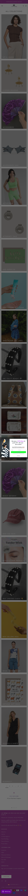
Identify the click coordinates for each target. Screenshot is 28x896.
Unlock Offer (18, 452)
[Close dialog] (26, 439)
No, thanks (18, 455)
